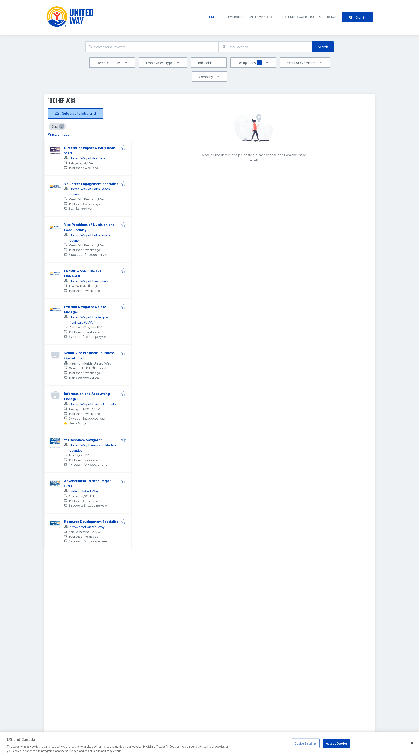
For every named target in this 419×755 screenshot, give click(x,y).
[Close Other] (61, 126)
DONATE (332, 16)
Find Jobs (215, 16)
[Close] (412, 743)
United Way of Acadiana (87, 158)
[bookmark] (123, 148)
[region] (209, 743)
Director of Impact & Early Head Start (89, 150)
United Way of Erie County (89, 281)
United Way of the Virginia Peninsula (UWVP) (89, 319)
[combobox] (152, 46)
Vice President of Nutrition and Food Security (89, 227)
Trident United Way (84, 491)
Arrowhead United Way (87, 526)
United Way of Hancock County (92, 404)
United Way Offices (262, 16)
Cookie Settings (306, 743)
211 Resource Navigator (83, 440)
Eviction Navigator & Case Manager (85, 309)
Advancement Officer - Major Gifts (87, 483)
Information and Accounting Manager (87, 396)
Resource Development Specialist (91, 521)
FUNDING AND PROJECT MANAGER (83, 273)
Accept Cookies (336, 743)
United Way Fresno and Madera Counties (92, 447)
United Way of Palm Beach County (89, 191)
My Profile (235, 16)
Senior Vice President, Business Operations (89, 355)
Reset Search (62, 135)
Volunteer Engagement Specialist (91, 183)
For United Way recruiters (301, 16)
